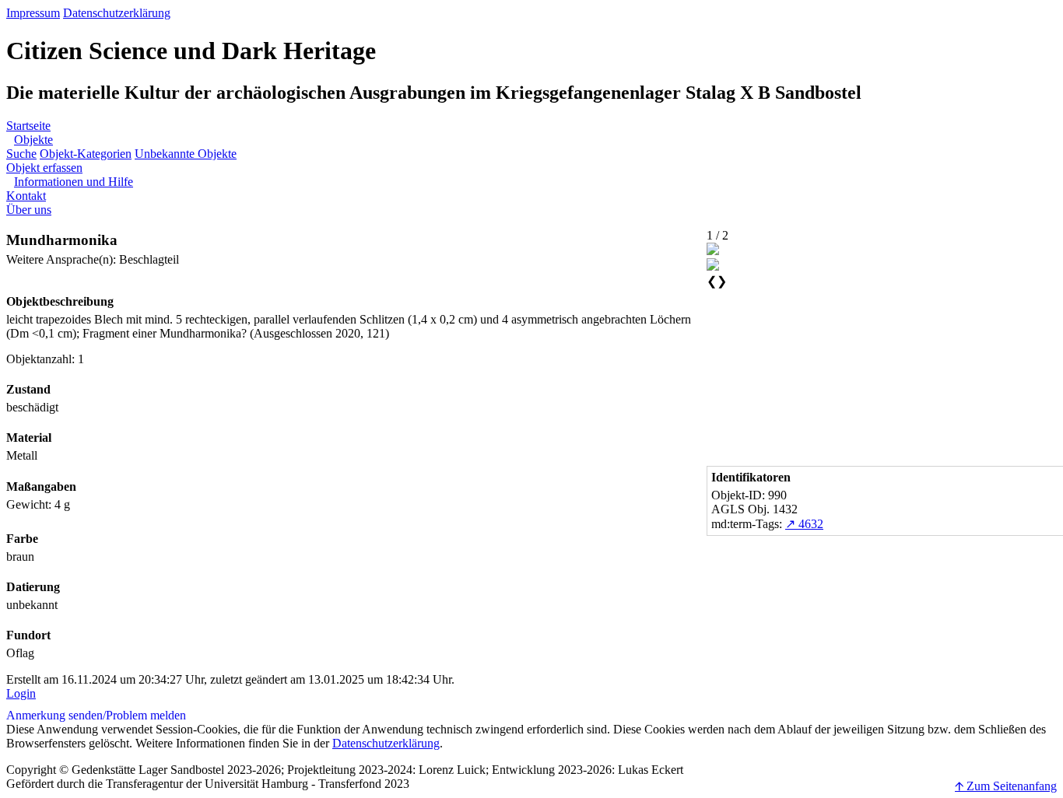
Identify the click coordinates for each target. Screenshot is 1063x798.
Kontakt (26, 195)
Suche (21, 153)
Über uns (28, 209)
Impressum (33, 12)
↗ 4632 (804, 523)
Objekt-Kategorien (86, 153)
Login (21, 693)
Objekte (33, 139)
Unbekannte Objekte (186, 153)
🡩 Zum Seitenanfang (1006, 786)
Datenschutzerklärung (116, 12)
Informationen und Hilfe (73, 181)
